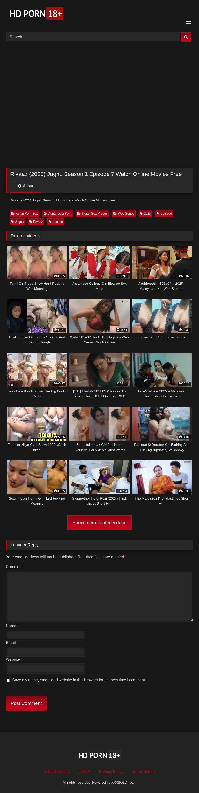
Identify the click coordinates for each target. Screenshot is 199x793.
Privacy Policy (111, 771)
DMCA (84, 771)
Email (12, 643)
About (27, 186)
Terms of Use (143, 771)
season (58, 222)
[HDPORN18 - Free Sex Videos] (99, 14)
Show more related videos (99, 522)
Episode (166, 213)
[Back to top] (184, 778)
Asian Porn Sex (27, 213)
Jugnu (19, 222)
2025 (147, 213)
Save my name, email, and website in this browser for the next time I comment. (79, 680)
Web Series (126, 213)
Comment (14, 567)
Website (13, 659)
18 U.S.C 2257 (57, 771)
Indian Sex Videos (95, 213)
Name (12, 626)
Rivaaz (38, 222)
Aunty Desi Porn (59, 213)
